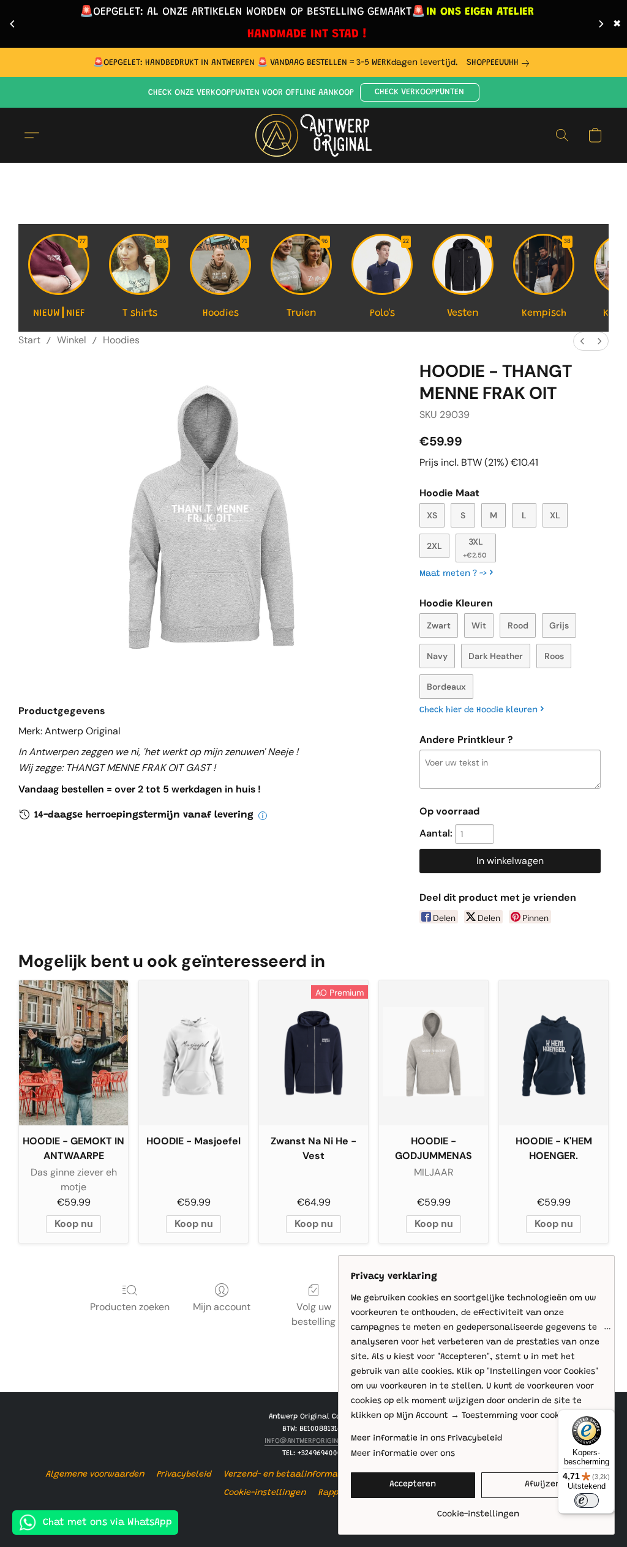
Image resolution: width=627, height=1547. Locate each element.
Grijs (559, 625)
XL (555, 515)
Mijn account (221, 1306)
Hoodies (225, 278)
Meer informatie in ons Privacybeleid (426, 1438)
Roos (554, 656)
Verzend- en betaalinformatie (286, 1475)
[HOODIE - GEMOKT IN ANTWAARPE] (73, 1052)
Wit (478, 625)
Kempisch (546, 278)
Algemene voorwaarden (95, 1475)
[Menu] (607, 1331)
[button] (419, 92)
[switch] (586, 1500)
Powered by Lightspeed (313, 1514)
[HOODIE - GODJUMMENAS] (433, 1052)
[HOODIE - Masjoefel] (193, 1052)
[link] (500, 63)
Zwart (439, 625)
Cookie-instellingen (265, 1493)
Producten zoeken (130, 1306)
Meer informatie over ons (403, 1454)
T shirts (144, 278)
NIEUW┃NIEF (59, 278)
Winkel (71, 340)
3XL (475, 547)
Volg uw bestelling (313, 1314)
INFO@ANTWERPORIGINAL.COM (314, 1441)
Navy (437, 656)
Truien (308, 278)
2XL (434, 545)
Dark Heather (495, 656)
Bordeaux (446, 686)
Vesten (468, 278)
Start (29, 340)
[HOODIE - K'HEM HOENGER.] (553, 1052)
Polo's (390, 278)
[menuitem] (582, 341)
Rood (518, 625)
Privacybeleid (184, 1475)
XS (432, 515)
